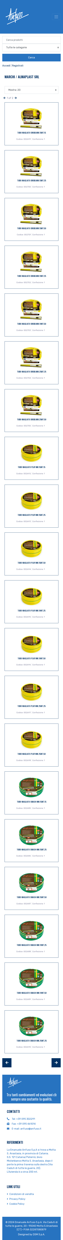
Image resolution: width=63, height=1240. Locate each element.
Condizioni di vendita (21, 1194)
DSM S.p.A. (39, 1234)
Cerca (31, 57)
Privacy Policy (17, 1199)
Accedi (6, 65)
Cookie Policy (16, 1203)
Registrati (17, 65)
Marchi (10, 76)
